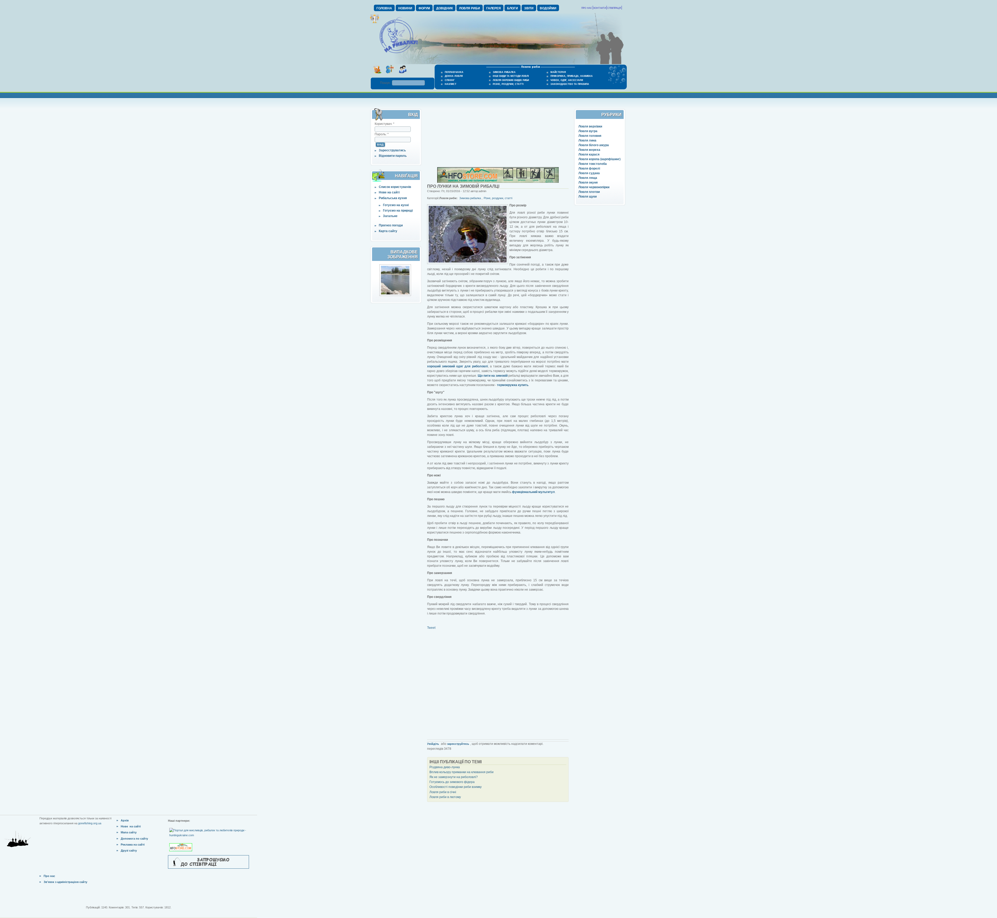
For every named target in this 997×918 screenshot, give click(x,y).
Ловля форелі (589, 168)
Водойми (548, 8)
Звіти (529, 8)
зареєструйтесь (458, 743)
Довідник (444, 8)
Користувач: (384, 124)
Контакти (600, 8)
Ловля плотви (589, 192)
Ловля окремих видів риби (511, 80)
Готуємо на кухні (396, 205)
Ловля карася (588, 154)
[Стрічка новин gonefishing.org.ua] (377, 75)
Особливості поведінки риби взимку (455, 787)
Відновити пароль (393, 156)
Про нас (586, 8)
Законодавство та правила (569, 84)
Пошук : (386, 83)
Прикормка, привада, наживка (571, 76)
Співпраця (614, 8)
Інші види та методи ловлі (511, 76)
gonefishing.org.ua (89, 823)
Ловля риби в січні (442, 792)
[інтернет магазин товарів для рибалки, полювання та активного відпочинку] (498, 182)
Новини (405, 8)
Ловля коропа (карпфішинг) (599, 159)
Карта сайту (388, 231)
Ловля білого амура (593, 145)
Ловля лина (587, 140)
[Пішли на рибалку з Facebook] (402, 75)
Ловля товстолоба (592, 164)
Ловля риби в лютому (445, 797)
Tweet (431, 628)
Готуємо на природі (398, 210)
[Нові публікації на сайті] (374, 22)
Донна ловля (454, 76)
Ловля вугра (587, 131)
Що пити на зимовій (493, 375)
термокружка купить (512, 385)
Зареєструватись (392, 150)
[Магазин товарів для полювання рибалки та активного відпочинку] (181, 843)
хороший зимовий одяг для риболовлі (457, 366)
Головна (384, 8)
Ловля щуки (587, 196)
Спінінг (450, 80)
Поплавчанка (454, 72)
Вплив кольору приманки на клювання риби (461, 772)
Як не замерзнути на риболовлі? (453, 777)
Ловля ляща (587, 178)
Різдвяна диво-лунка (444, 767)
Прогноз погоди (391, 225)
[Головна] (398, 53)
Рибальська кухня (393, 198)
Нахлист (450, 84)
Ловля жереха (589, 150)
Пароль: (382, 134)
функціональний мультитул (533, 492)
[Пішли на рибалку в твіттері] (389, 75)
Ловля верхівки (590, 126)
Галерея (493, 8)
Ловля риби (469, 8)
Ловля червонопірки (593, 187)
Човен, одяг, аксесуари (566, 80)
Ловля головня (589, 136)
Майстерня (558, 72)
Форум (424, 8)
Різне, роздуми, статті (508, 84)
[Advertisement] (498, 134)
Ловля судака (589, 173)
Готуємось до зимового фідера (452, 782)
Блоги (512, 8)
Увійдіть (433, 743)
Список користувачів (395, 187)
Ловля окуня (588, 182)
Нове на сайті (389, 192)
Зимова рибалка (504, 72)
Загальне (390, 216)
